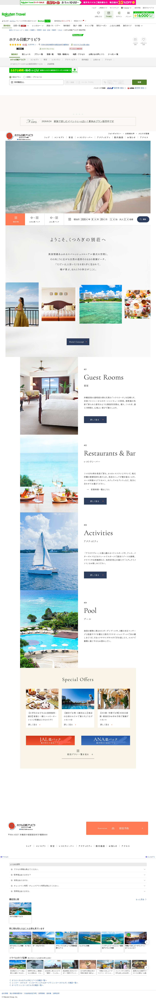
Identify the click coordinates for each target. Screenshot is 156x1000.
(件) (31, 44)
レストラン (56, 60)
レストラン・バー (85, 138)
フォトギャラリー (114, 133)
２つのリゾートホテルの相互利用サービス (26, 64)
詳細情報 (50, 64)
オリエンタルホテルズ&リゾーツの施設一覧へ (29, 980)
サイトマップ (114, 8)
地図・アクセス (79, 54)
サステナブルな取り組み (81, 44)
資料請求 (56, 993)
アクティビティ (71, 60)
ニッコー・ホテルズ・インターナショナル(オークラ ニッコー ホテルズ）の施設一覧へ (45, 983)
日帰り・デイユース (34, 77)
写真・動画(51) (63, 54)
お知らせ (96, 60)
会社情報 (5, 993)
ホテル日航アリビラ (25, 39)
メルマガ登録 (143, 133)
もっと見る (140, 899)
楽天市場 (137, 8)
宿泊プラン (16, 77)
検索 (139, 82)
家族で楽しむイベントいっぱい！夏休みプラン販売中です (84, 121)
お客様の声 (129, 133)
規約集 (49, 993)
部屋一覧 (50, 54)
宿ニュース (26, 54)
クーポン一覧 (113, 54)
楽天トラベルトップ (15, 30)
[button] (29, 904)
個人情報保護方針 (16, 993)
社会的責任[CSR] (30, 993)
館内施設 (85, 60)
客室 (45, 60)
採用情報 (41, 993)
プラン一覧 (38, 54)
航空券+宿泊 (119, 88)
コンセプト (34, 60)
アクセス (108, 60)
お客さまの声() (96, 54)
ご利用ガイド (103, 8)
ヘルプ (94, 8)
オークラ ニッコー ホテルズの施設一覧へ (27, 985)
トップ (47, 138)
